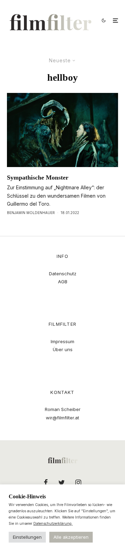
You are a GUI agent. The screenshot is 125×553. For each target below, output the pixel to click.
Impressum (62, 341)
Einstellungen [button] (27, 537)
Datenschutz (62, 273)
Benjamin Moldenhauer (31, 213)
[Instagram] (78, 482)
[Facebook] (46, 482)
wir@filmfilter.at (62, 417)
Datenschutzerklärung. (53, 523)
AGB (62, 281)
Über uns (63, 349)
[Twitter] (61, 482)
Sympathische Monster (37, 177)
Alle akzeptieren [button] (71, 537)
